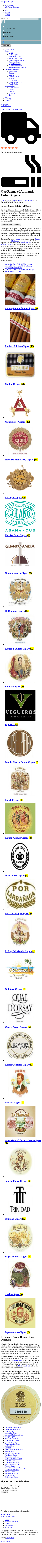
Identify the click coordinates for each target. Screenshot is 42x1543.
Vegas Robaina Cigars (12, 1473)
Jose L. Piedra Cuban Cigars (14, 1449)
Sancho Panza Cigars (12, 1470)
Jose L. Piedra (13, 84)
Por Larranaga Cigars (12, 1457)
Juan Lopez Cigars (11, 1455)
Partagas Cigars (10, 1437)
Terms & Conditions (11, 1522)
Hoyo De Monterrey (15, 82)
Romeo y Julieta (14, 77)
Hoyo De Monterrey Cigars (14, 1435)
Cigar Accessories (14, 64)
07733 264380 (9, 5)
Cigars (7, 51)
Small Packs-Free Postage (17, 67)
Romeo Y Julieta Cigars (12, 1444)
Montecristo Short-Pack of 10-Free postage (19, 264)
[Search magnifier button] (3, 21)
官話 (6, 10)
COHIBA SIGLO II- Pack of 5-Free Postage (19, 269)
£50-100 (11, 91)
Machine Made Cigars (16, 58)
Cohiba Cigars (9, 1431)
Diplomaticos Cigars (11, 1477)
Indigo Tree (10, 1538)
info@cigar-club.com (12, 7)
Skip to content (5, 1541)
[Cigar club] (7, 2)
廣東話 (7, 13)
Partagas (11, 75)
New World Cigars (15, 56)
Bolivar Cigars (9, 1446)
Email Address (6, 1488)
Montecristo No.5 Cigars (13, 271)
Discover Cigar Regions (25, 200)
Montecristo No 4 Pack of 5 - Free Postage (18, 266)
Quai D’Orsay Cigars (12, 1462)
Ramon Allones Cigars (12, 1453)
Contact (7, 100)
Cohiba (11, 73)
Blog (6, 97)
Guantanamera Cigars (12, 1440)
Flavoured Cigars (14, 62)
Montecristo (13, 71)
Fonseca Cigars (10, 1466)
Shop (8, 200)
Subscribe (5, 1492)
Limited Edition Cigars (16, 60)
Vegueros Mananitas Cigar (13, 268)
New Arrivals (9, 49)
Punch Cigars (9, 1451)
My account (9, 1527)
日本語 (7, 15)
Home (3, 200)
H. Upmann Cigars (11, 1442)
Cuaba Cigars (9, 1475)
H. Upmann (13, 80)
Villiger (11, 78)
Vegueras (8, 1448)
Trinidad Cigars (10, 1471)
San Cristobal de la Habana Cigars (16, 1468)
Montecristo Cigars (11, 1433)
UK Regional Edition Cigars (14, 1427)
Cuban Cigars (13, 54)
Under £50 (12, 89)
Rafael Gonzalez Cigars (12, 1464)
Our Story (8, 99)
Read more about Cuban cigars (11, 224)
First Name (4, 1490)
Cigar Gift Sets (9, 86)
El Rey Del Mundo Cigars (13, 1459)
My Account (5, 104)
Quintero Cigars (10, 1460)
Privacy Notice (9, 1525)
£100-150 (12, 93)
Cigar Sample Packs (15, 65)
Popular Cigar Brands (12, 69)
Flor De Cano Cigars (11, 1438)
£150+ (11, 95)
